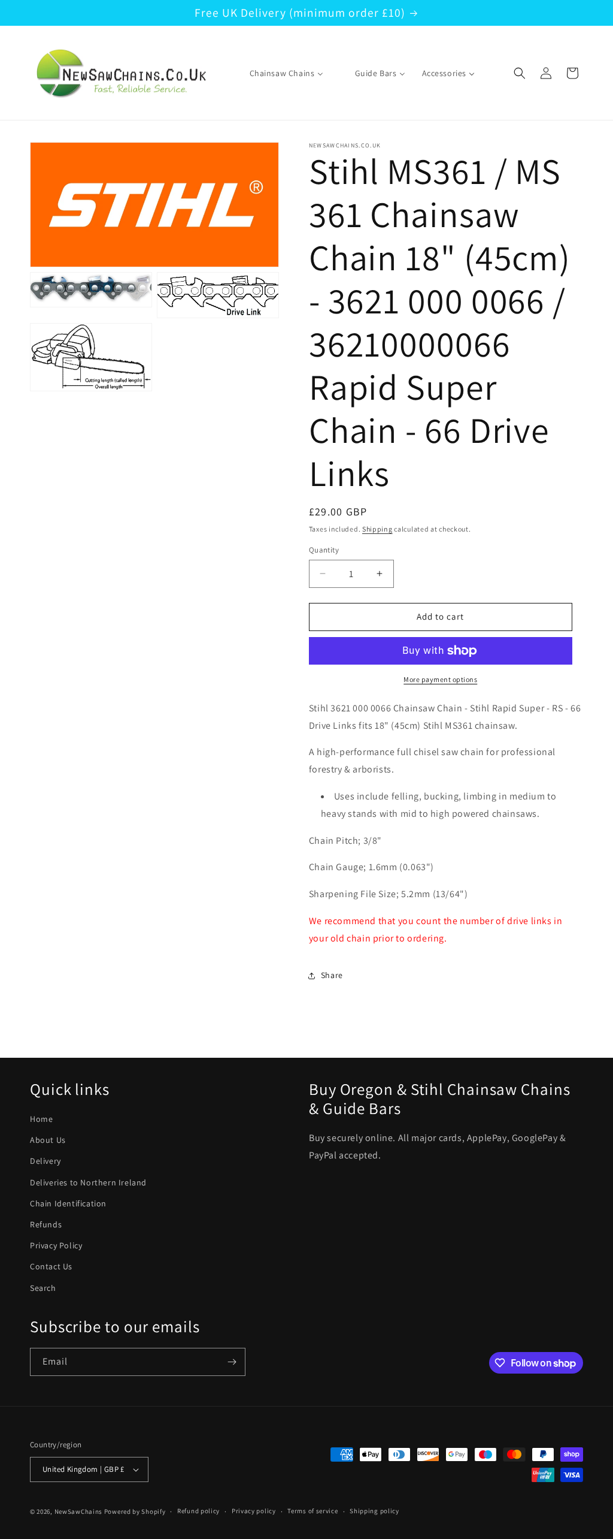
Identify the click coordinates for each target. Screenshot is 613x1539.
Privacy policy (254, 1511)
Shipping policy (374, 1511)
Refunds (46, 1224)
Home (41, 1118)
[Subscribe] (232, 1362)
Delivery (45, 1160)
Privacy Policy (56, 1245)
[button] (519, 73)
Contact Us (51, 1266)
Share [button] (332, 975)
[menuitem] (279, 73)
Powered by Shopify (135, 1511)
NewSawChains (78, 1511)
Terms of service (312, 1511)
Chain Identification (68, 1203)
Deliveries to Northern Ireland (88, 1182)
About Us (48, 1139)
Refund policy (198, 1511)
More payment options (440, 679)
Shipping (377, 528)
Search (43, 1287)
